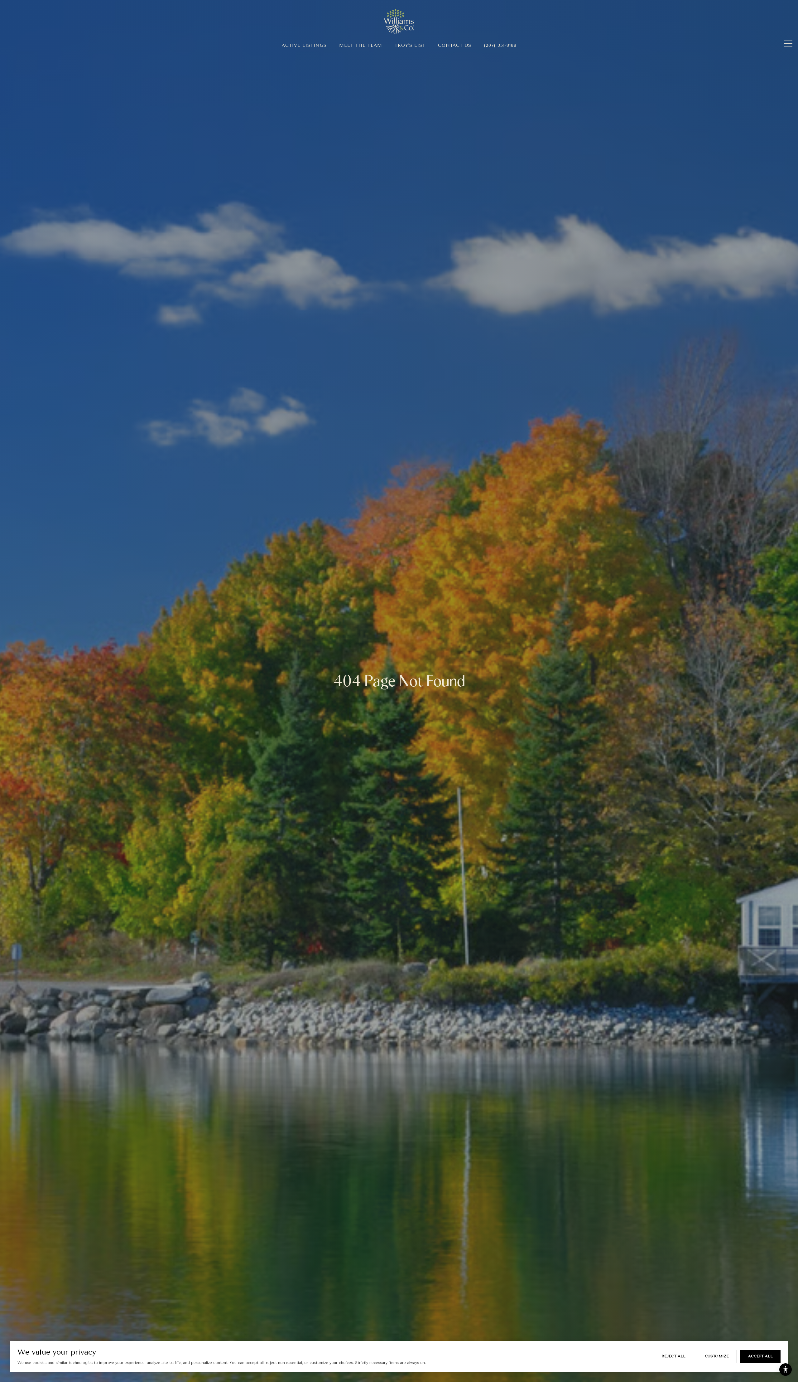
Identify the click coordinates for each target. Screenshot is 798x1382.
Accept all (760, 1356)
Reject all (673, 1356)
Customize (717, 1356)
